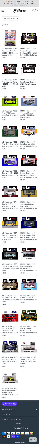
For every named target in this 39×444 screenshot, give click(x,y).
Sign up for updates (12, 419)
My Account (8, 410)
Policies (6, 414)
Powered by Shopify (19, 442)
